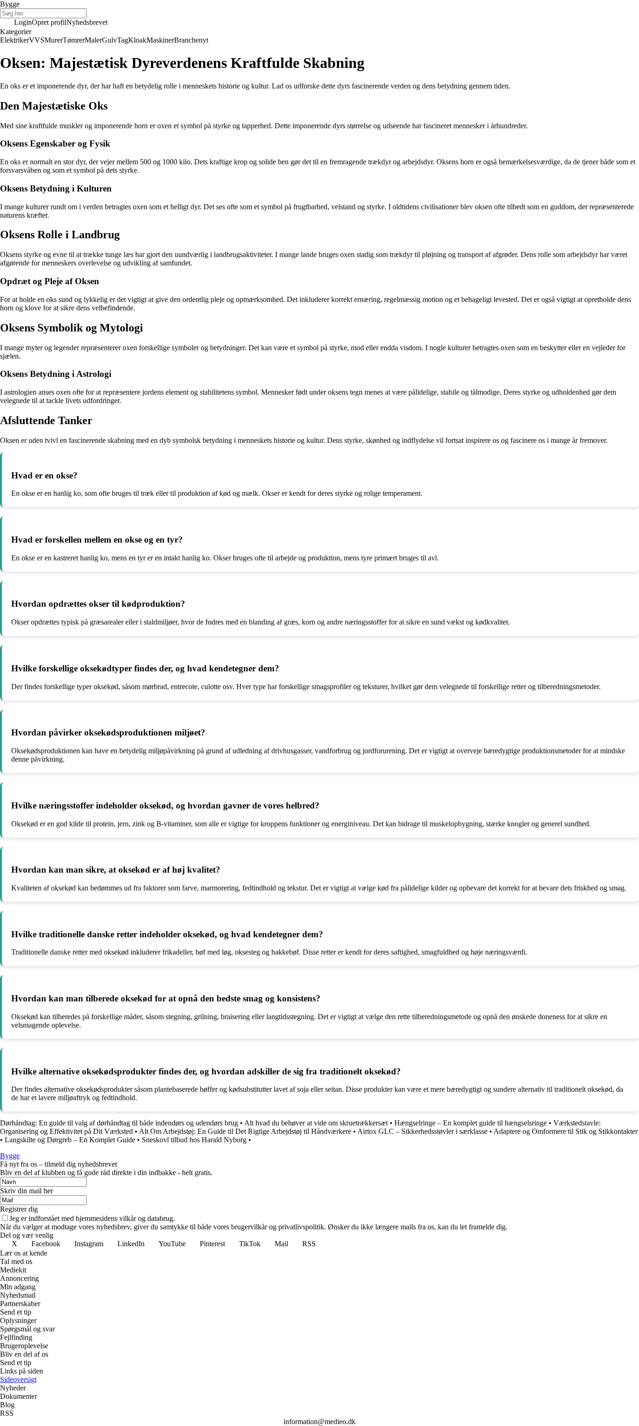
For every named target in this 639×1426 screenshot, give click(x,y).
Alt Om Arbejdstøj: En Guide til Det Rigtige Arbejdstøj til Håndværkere (245, 1131)
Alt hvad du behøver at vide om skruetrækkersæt (316, 1123)
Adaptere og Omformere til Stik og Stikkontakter (566, 1131)
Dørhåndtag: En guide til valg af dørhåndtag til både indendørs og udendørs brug (119, 1123)
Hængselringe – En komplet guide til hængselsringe (470, 1123)
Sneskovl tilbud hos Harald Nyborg (194, 1140)
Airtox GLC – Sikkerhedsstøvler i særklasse (422, 1131)
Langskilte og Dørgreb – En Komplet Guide (70, 1140)
